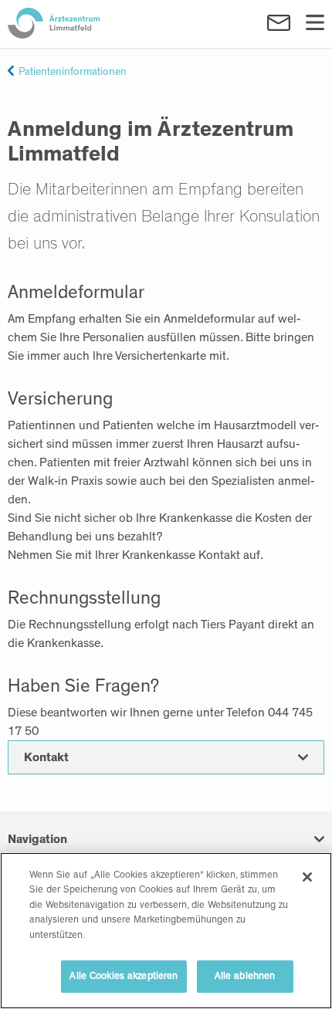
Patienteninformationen (73, 71)
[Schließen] (307, 877)
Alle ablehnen (245, 976)
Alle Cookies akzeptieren (123, 976)
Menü (315, 23)
